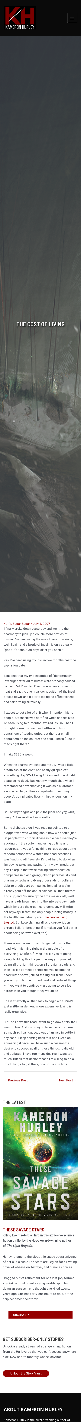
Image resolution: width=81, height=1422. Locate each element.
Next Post (68, 1080)
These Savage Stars (23, 1229)
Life (8, 624)
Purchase (19, 1314)
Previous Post (16, 1080)
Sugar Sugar (21, 624)
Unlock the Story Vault (26, 1373)
